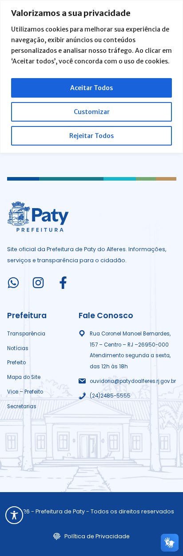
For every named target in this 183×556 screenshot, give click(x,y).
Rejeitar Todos (91, 136)
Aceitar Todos (91, 88)
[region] (91, 76)
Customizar (92, 112)
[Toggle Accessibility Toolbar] (14, 515)
